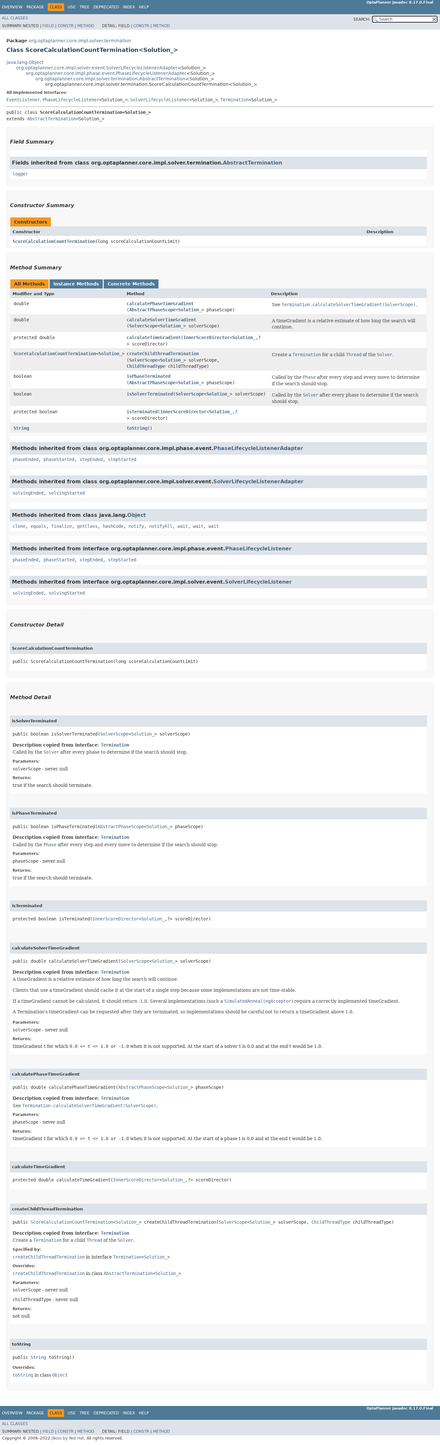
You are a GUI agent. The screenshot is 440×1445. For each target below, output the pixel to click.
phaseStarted (58, 459)
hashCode (113, 526)
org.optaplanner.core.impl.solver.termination (80, 40)
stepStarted (122, 459)
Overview (12, 7)
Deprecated (106, 7)
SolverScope (143, 325)
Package (35, 7)
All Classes (15, 18)
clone (19, 526)
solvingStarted (67, 493)
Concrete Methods (131, 283)
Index (129, 7)
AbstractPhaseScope (152, 309)
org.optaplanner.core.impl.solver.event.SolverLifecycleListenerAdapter (96, 67)
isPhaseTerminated (148, 376)
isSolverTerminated (150, 393)
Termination (234, 99)
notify (136, 526)
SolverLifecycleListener (159, 99)
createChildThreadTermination (163, 353)
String (21, 428)
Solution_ (189, 309)
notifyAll (160, 526)
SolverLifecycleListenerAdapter (258, 481)
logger (20, 173)
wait (182, 526)
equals (38, 526)
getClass (87, 526)
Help (144, 7)
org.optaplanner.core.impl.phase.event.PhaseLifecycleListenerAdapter (106, 73)
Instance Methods (76, 283)
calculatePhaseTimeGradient (160, 303)
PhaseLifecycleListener (71, 99)
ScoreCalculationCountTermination (54, 241)
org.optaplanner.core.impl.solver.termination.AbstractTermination (110, 78)
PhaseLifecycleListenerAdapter (258, 448)
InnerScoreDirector (206, 337)
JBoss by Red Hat (68, 1438)
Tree (85, 7)
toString (137, 428)
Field (48, 26)
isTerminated (142, 411)
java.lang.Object (24, 62)
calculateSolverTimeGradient (161, 319)
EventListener (23, 99)
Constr (65, 26)
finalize (61, 526)
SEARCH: (361, 19)
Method (85, 26)
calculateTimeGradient (154, 337)
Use (72, 7)
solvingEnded (28, 493)
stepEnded (91, 459)
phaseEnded (25, 459)
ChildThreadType (146, 366)
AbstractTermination (51, 118)
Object (136, 515)
